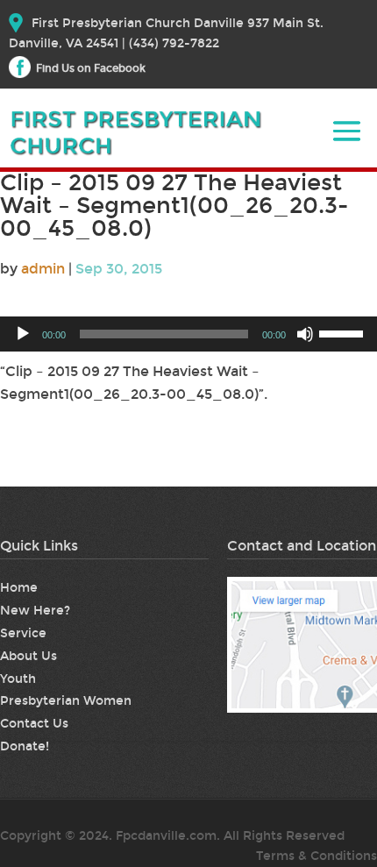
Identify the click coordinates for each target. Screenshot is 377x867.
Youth (18, 679)
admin (43, 268)
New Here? (35, 610)
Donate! (24, 746)
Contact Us (34, 723)
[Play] (23, 334)
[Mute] (305, 334)
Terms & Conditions (316, 856)
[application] (188, 334)
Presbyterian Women (66, 700)
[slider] (343, 332)
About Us (28, 656)
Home (19, 587)
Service (23, 633)
